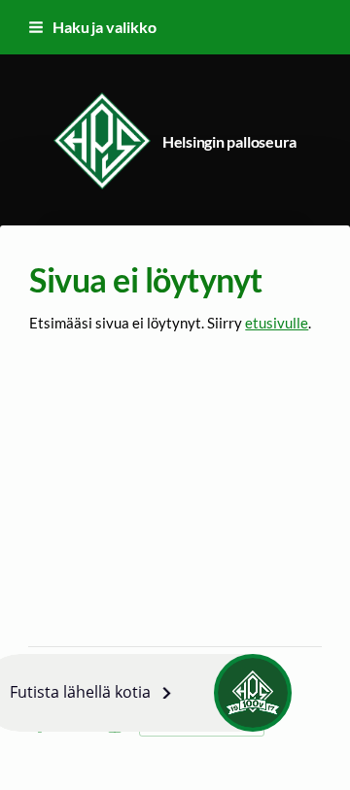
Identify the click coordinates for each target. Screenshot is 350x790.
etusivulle (276, 322)
